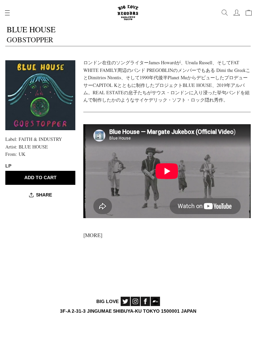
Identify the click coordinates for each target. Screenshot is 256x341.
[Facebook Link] (145, 301)
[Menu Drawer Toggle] (7, 13)
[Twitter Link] (125, 301)
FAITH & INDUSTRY (40, 139)
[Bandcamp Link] (155, 301)
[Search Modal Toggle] (225, 13)
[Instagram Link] (135, 301)
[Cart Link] (249, 13)
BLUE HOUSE (33, 147)
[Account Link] (237, 13)
